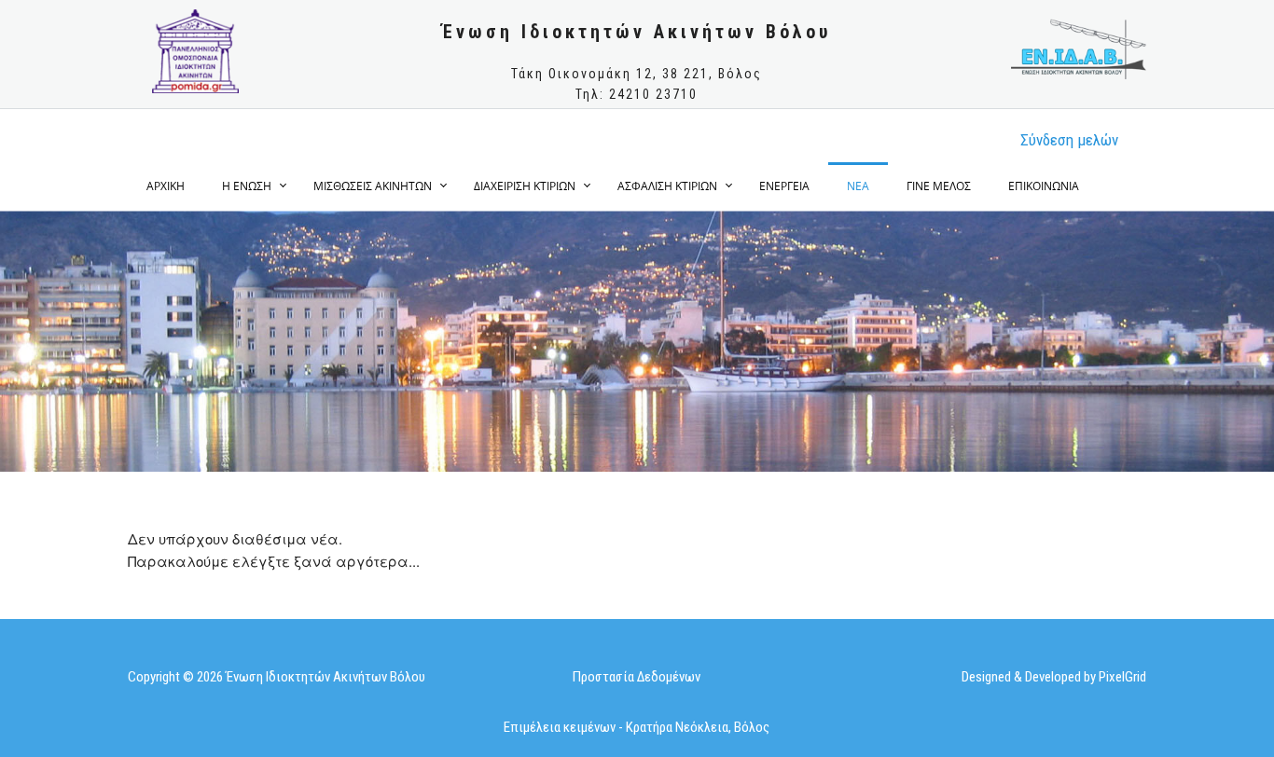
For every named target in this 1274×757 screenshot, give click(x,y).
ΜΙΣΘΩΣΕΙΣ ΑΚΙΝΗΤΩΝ (372, 186)
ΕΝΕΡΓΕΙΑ (784, 186)
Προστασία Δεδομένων (636, 676)
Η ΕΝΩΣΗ (246, 186)
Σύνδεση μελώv (1069, 140)
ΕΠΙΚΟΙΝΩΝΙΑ (1043, 186)
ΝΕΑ (858, 186)
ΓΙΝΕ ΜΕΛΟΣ (939, 186)
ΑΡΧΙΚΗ (165, 186)
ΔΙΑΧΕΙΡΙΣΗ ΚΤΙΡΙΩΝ (524, 186)
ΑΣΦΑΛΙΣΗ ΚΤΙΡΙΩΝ (667, 186)
